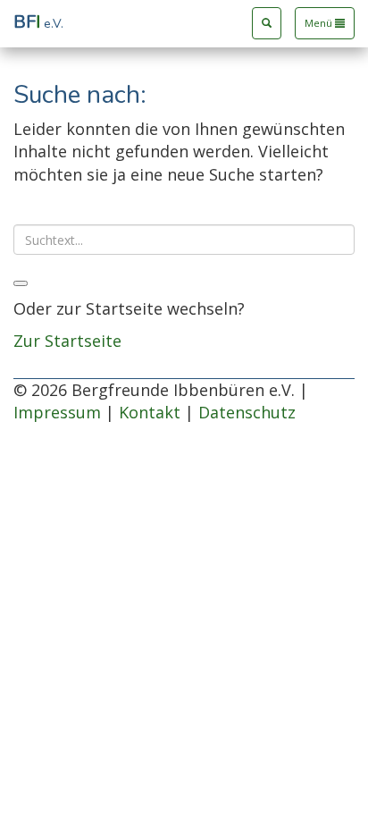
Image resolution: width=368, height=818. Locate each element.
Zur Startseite (67, 340)
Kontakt (149, 412)
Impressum (57, 412)
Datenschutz (247, 412)
